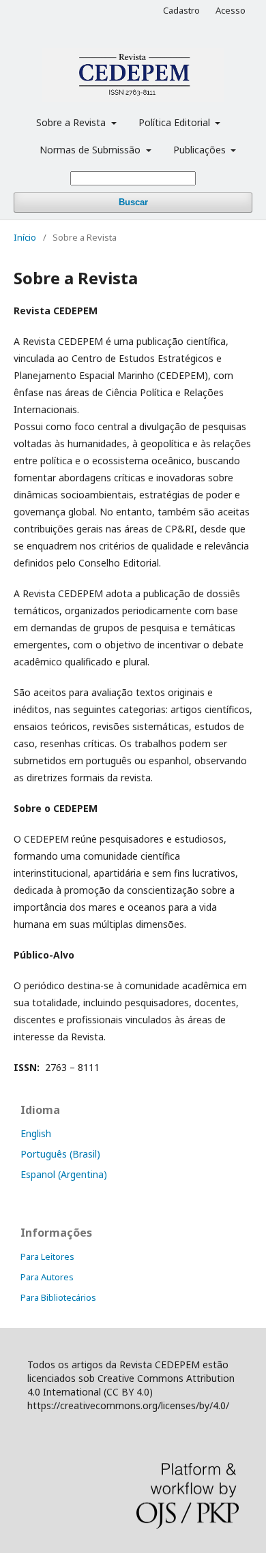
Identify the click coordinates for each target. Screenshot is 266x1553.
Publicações (200, 149)
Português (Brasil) (60, 1153)
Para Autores (47, 1277)
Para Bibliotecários (58, 1297)
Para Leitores (47, 1256)
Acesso (231, 10)
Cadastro (181, 10)
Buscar (133, 202)
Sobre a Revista (72, 122)
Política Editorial (175, 122)
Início (25, 237)
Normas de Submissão (91, 149)
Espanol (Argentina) (63, 1174)
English (35, 1133)
